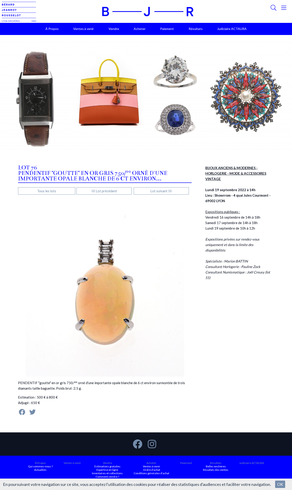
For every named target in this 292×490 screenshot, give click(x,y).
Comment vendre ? (107, 476)
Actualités (40, 469)
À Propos (52, 29)
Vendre (114, 29)
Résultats (196, 29)
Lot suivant (159, 191)
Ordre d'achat (151, 469)
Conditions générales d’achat (151, 473)
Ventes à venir (83, 29)
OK (280, 484)
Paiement (167, 29)
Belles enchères (216, 466)
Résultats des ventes (215, 469)
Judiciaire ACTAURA (232, 29)
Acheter (140, 29)
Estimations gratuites (107, 466)
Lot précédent (106, 191)
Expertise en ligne (107, 469)
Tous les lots (46, 191)
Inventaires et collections (107, 473)
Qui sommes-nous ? (40, 466)
